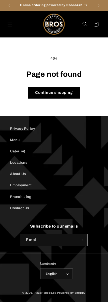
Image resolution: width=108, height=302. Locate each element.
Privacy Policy (22, 129)
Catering (17, 151)
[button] (10, 24)
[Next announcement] (98, 5)
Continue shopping (54, 93)
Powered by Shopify (71, 292)
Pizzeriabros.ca (45, 292)
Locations (18, 162)
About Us (18, 174)
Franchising (20, 197)
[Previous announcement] (9, 5)
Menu (15, 140)
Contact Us (19, 208)
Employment (21, 185)
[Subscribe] (81, 240)
